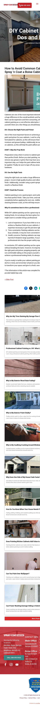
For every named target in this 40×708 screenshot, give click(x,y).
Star (14, 648)
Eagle (6, 648)
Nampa (18, 645)
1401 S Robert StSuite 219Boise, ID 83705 (31, 661)
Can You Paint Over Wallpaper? (17, 574)
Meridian (7, 645)
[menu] (37, 4)
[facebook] (5, 665)
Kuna (10, 648)
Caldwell (7, 653)
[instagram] (11, 665)
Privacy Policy (23, 698)
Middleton (7, 650)
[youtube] (17, 665)
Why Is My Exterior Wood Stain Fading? (20, 381)
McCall (14, 650)
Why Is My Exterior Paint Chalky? (18, 413)
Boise (13, 645)
